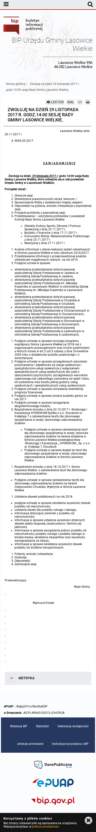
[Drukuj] (88, 102)
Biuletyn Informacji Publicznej (23, 26)
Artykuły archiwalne (30, 744)
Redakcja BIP (18, 726)
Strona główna (15, 84)
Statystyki (42, 726)
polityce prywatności (45, 826)
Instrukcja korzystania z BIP (70, 744)
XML (70, 102)
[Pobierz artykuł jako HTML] (80, 102)
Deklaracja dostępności (73, 726)
